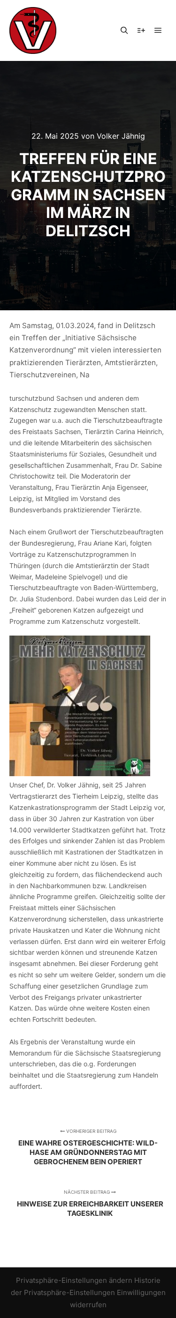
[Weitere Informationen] (141, 30)
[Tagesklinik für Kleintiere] (32, 30)
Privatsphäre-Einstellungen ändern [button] (74, 1280)
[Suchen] (124, 30)
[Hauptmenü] (158, 30)
